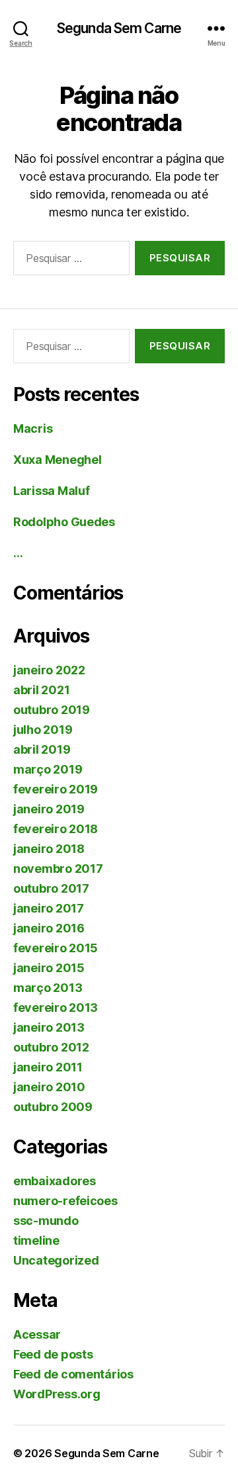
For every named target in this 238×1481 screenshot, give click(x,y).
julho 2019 (42, 730)
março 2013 (47, 988)
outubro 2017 (51, 888)
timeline (36, 1240)
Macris (32, 428)
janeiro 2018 (49, 849)
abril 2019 (41, 749)
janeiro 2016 (49, 928)
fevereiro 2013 (55, 1007)
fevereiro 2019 (55, 789)
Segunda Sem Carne (119, 28)
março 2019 (47, 769)
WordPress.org (56, 1394)
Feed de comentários (73, 1374)
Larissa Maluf (51, 491)
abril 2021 (41, 690)
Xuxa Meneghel (57, 460)
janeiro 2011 (48, 1067)
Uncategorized (56, 1260)
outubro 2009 (53, 1107)
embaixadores (54, 1181)
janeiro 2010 (49, 1087)
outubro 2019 (51, 710)
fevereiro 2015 (55, 948)
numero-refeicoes (65, 1201)
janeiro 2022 (49, 670)
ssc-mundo (46, 1221)
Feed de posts (53, 1354)
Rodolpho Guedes (64, 522)
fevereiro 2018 (55, 829)
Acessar (37, 1334)
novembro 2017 (58, 868)
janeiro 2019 (49, 809)
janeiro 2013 (49, 1027)
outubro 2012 (51, 1047)
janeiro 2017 (48, 908)
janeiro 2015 (49, 968)
